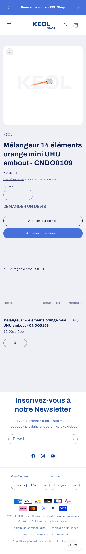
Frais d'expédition (13, 179)
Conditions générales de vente (32, 541)
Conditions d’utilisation (64, 528)
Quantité (9, 186)
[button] (9, 25)
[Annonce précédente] (8, 7)
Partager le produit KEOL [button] (27, 269)
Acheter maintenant (43, 233)
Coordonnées (60, 535)
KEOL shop (25, 516)
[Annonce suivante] (78, 7)
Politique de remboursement (50, 521)
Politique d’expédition (34, 535)
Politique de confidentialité (29, 528)
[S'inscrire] (72, 439)
